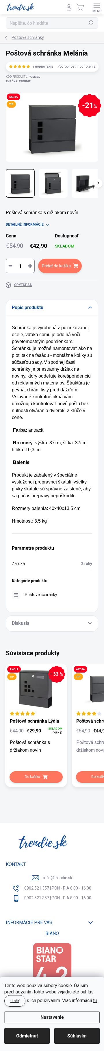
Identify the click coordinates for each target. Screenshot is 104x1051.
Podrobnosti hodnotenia (76, 66)
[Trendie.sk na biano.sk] (52, 970)
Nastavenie (52, 1017)
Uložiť (14, 1001)
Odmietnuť (27, 1036)
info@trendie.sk (57, 877)
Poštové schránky (41, 594)
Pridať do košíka (56, 266)
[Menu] (97, 7)
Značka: (18, 81)
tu (95, 1000)
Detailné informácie (25, 224)
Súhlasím (77, 1036)
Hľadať (91, 23)
